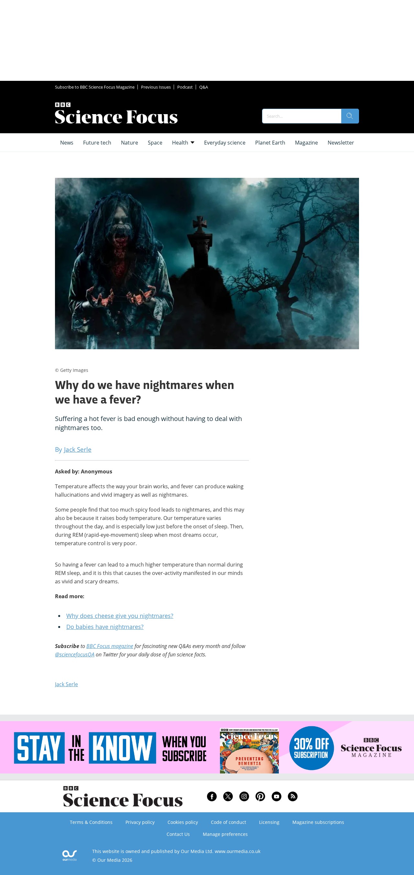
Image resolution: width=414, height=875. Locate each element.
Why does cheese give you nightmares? (119, 616)
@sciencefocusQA (74, 654)
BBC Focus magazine (109, 646)
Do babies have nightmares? (105, 627)
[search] (350, 116)
